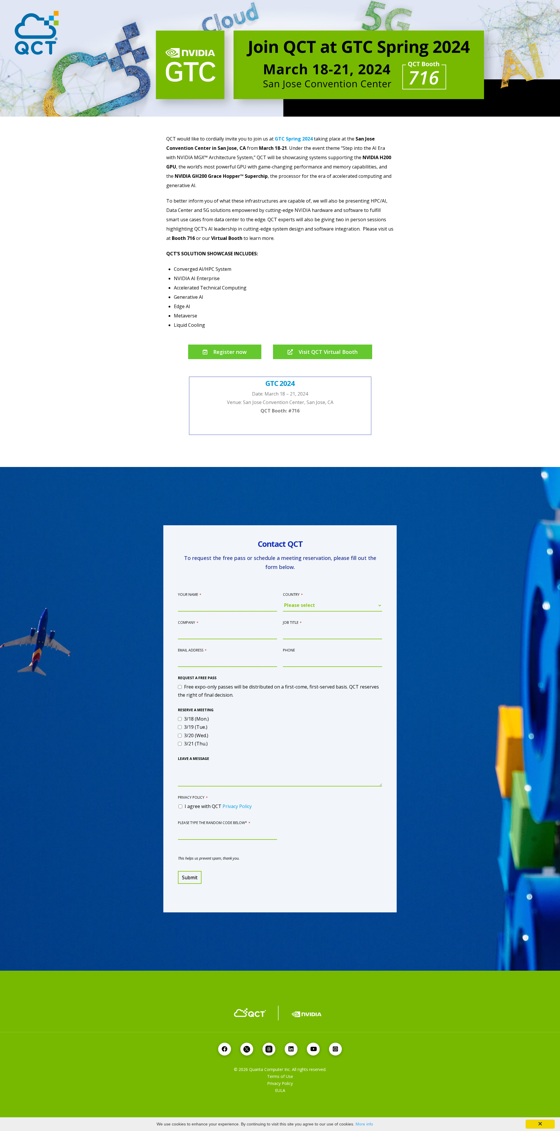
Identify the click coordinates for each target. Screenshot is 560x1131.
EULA (280, 1090)
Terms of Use (280, 1076)
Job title (292, 622)
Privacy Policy (193, 797)
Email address (192, 650)
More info (364, 1124)
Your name (189, 594)
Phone (289, 650)
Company (188, 622)
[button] (224, 352)
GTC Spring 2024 (294, 139)
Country (293, 594)
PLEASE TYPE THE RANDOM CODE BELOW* (214, 822)
